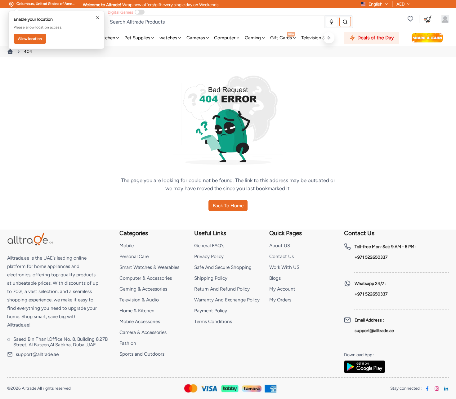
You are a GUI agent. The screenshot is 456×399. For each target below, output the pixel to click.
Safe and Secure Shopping (223, 267)
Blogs (275, 278)
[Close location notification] (98, 18)
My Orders (280, 300)
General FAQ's (209, 245)
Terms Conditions (213, 321)
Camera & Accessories (143, 332)
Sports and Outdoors (141, 354)
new (291, 34)
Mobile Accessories (139, 321)
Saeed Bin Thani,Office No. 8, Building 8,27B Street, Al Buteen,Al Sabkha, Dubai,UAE (60, 342)
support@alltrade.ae (37, 354)
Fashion (127, 343)
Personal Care (134, 256)
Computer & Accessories (145, 278)
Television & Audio (139, 300)
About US (279, 245)
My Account (282, 289)
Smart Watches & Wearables (149, 267)
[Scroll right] (328, 37)
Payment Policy (210, 311)
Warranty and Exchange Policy (227, 300)
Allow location (30, 39)
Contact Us (281, 256)
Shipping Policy (210, 278)
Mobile (126, 245)
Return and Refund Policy (222, 289)
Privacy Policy (209, 256)
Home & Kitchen (136, 311)
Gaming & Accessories (143, 289)
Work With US (284, 267)
